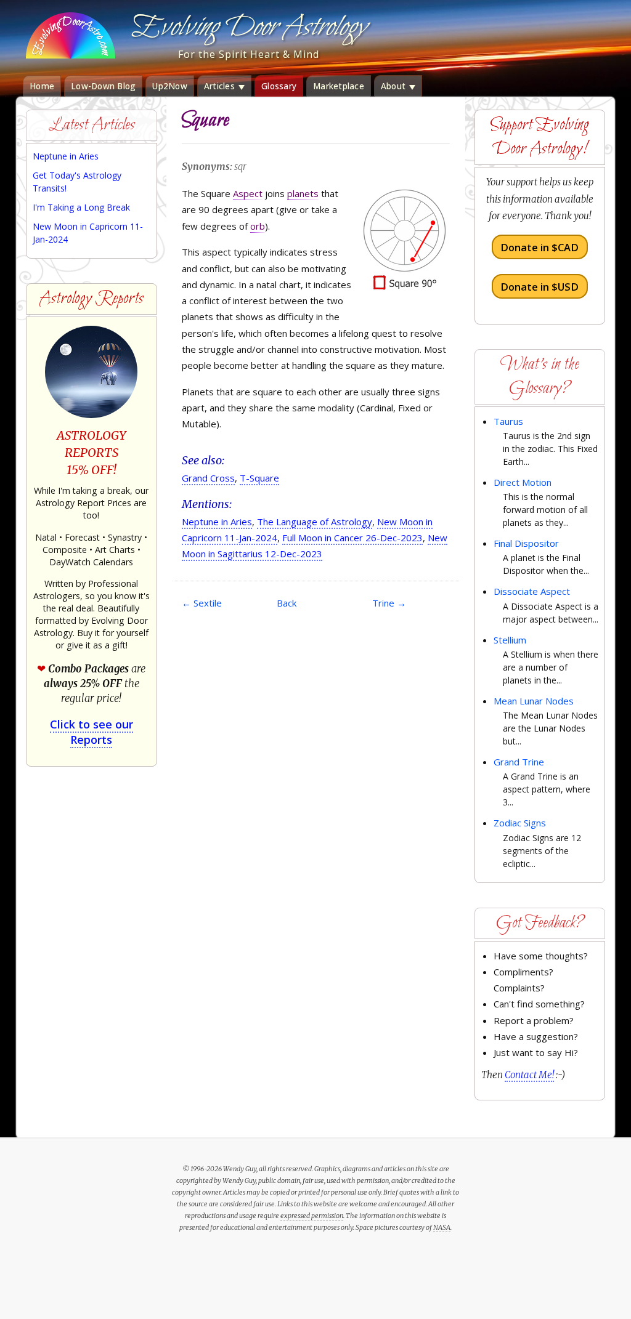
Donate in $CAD (539, 247)
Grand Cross (208, 478)
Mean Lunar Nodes (534, 701)
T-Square (259, 478)
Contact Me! (529, 1075)
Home (42, 86)
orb (257, 226)
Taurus (508, 421)
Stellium (510, 640)
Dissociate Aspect (532, 591)
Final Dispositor (526, 543)
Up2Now (169, 86)
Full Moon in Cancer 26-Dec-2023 (352, 537)
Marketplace (338, 86)
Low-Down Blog (103, 86)
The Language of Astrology (314, 521)
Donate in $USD (539, 286)
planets (303, 193)
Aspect (248, 193)
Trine (389, 603)
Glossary (278, 86)
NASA (441, 1227)
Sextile (202, 603)
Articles (220, 86)
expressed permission (311, 1215)
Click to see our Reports (91, 732)
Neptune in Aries (217, 521)
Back (286, 603)
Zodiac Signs (520, 823)
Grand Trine (519, 762)
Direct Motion (523, 482)
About (395, 86)
